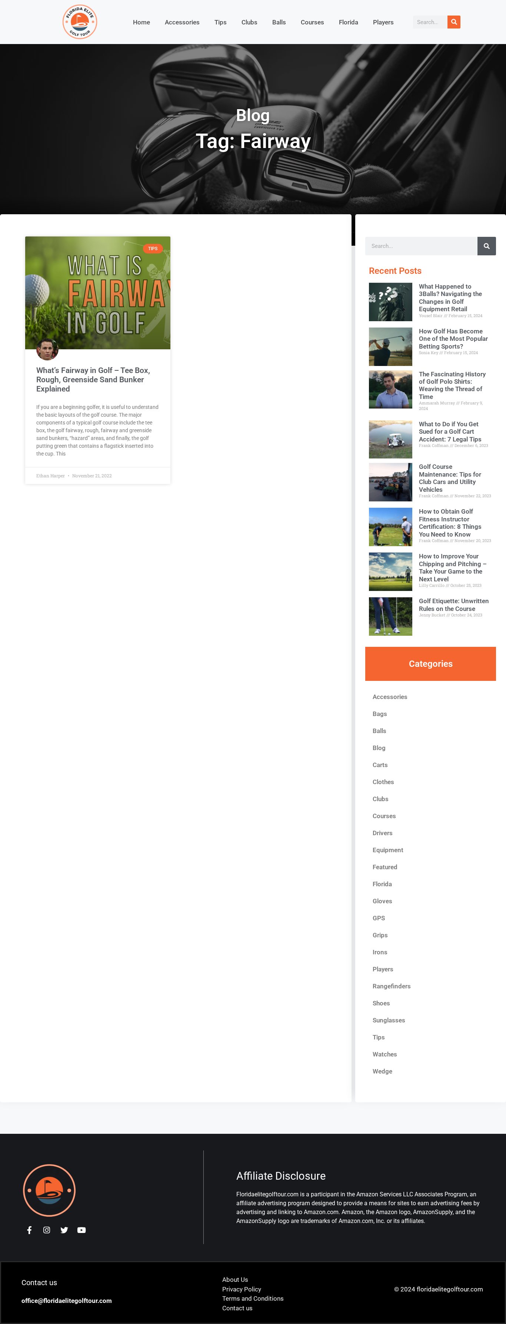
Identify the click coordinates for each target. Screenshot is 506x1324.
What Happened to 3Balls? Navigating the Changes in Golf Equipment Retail (450, 298)
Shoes (381, 1003)
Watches (385, 1054)
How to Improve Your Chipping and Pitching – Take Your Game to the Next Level (453, 567)
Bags (380, 714)
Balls (279, 22)
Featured (385, 867)
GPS (379, 918)
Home (141, 22)
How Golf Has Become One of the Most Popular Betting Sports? (453, 338)
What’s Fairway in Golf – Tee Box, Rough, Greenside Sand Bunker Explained (93, 379)
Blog (379, 748)
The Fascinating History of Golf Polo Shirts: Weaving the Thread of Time (452, 385)
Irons (380, 952)
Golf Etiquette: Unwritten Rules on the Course (454, 604)
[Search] (453, 22)
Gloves (382, 901)
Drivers (383, 833)
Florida (348, 22)
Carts (380, 765)
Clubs (249, 22)
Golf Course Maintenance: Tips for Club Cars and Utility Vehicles (450, 478)
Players (383, 22)
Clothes (383, 782)
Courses (312, 22)
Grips (380, 935)
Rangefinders (392, 986)
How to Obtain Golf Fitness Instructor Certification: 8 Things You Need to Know (450, 523)
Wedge (382, 1071)
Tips (220, 22)
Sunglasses (389, 1020)
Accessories (182, 22)
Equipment (388, 850)
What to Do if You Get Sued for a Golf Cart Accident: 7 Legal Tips (450, 431)
